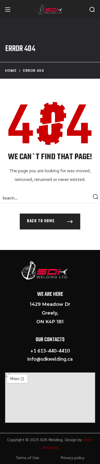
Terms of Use (27, 457)
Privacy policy (72, 457)
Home (11, 70)
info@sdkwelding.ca (50, 358)
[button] (92, 9)
